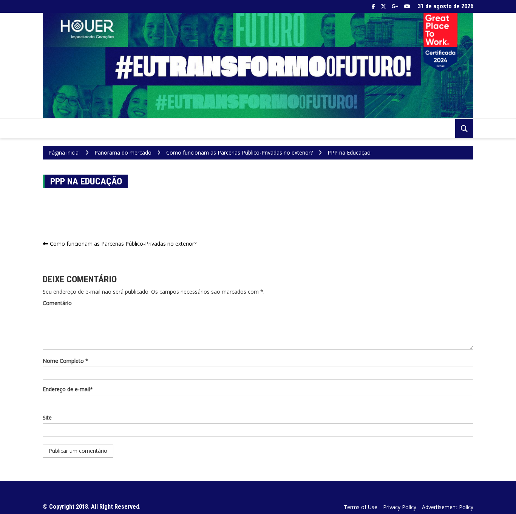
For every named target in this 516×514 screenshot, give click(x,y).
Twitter (383, 6)
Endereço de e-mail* (68, 389)
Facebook (373, 6)
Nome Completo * (65, 360)
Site (47, 417)
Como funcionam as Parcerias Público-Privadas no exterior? (123, 243)
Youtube (407, 6)
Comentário (57, 303)
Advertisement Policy (447, 507)
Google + (395, 6)
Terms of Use (360, 507)
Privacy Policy (399, 507)
